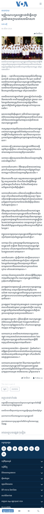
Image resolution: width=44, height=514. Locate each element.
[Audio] (29, 511)
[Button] (38, 33)
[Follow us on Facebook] (3, 448)
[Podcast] (37, 448)
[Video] (19, 511)
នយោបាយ (5, 11)
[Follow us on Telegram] (26, 448)
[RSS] (31, 448)
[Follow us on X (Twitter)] (9, 448)
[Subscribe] (3, 454)
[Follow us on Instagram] (20, 448)
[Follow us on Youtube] (15, 448)
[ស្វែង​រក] (38, 511)
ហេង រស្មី (4, 24)
